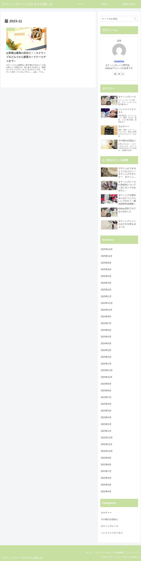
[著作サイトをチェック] (115, 74)
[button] (135, 18)
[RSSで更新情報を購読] (123, 74)
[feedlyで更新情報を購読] (119, 74)
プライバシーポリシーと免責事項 (109, 552)
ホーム (89, 552)
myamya (119, 61)
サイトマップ (132, 552)
